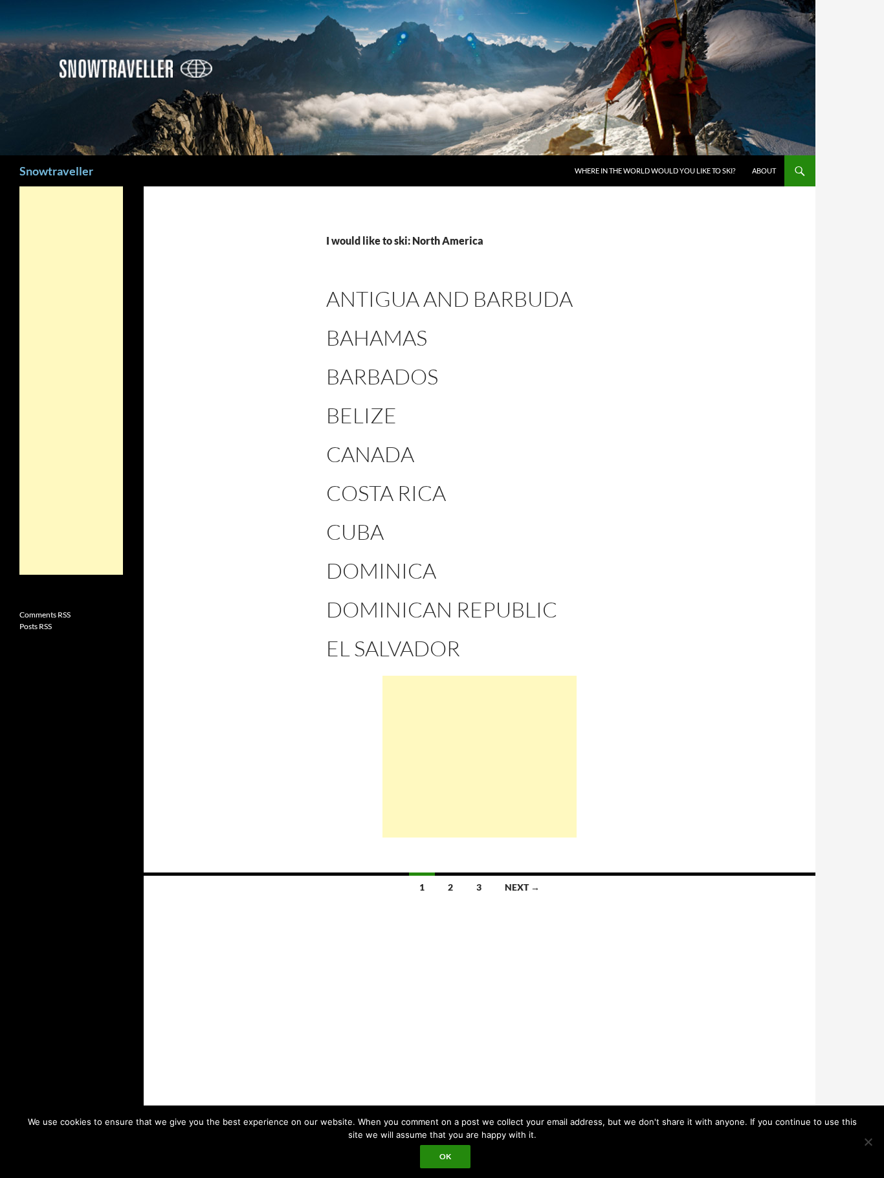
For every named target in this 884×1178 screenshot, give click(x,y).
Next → (522, 887)
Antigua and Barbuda (449, 298)
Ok (445, 1156)
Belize (361, 415)
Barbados (382, 376)
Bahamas (376, 337)
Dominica (381, 570)
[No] (867, 1141)
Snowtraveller (56, 171)
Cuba (355, 531)
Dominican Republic (441, 609)
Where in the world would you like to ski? (655, 170)
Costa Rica (386, 493)
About (764, 170)
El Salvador (393, 648)
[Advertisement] (479, 757)
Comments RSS (45, 614)
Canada (370, 454)
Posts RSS (35, 626)
